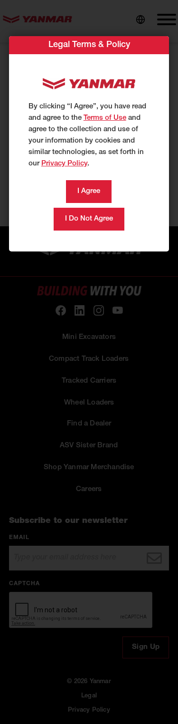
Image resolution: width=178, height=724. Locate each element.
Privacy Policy (64, 163)
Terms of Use (105, 118)
